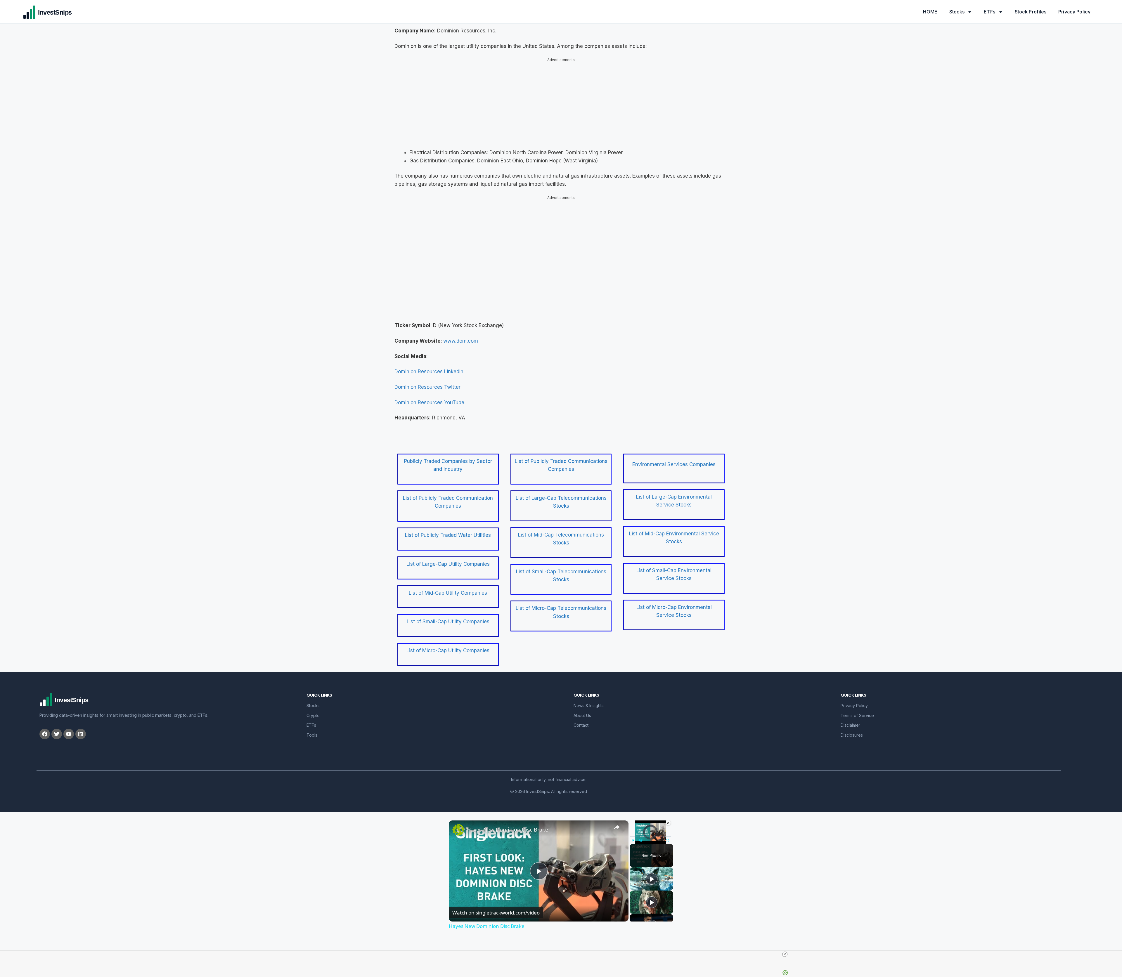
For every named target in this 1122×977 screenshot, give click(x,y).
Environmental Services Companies (674, 464)
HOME (930, 12)
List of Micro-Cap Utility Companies (447, 650)
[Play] (633, 840)
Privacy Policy (1074, 12)
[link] (458, 830)
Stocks (957, 12)
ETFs (989, 12)
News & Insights (589, 705)
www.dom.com (460, 341)
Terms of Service (857, 715)
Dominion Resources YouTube (429, 402)
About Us (582, 715)
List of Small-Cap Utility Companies (448, 621)
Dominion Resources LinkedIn (428, 371)
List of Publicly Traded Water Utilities (448, 535)
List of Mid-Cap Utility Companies (448, 593)
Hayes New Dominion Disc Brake (507, 829)
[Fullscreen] (667, 840)
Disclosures (852, 735)
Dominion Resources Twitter (427, 387)
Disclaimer (850, 725)
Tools (312, 735)
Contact (581, 725)
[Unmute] (640, 840)
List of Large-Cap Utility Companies (448, 564)
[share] (617, 827)
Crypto (313, 715)
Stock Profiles (1031, 12)
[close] (784, 954)
